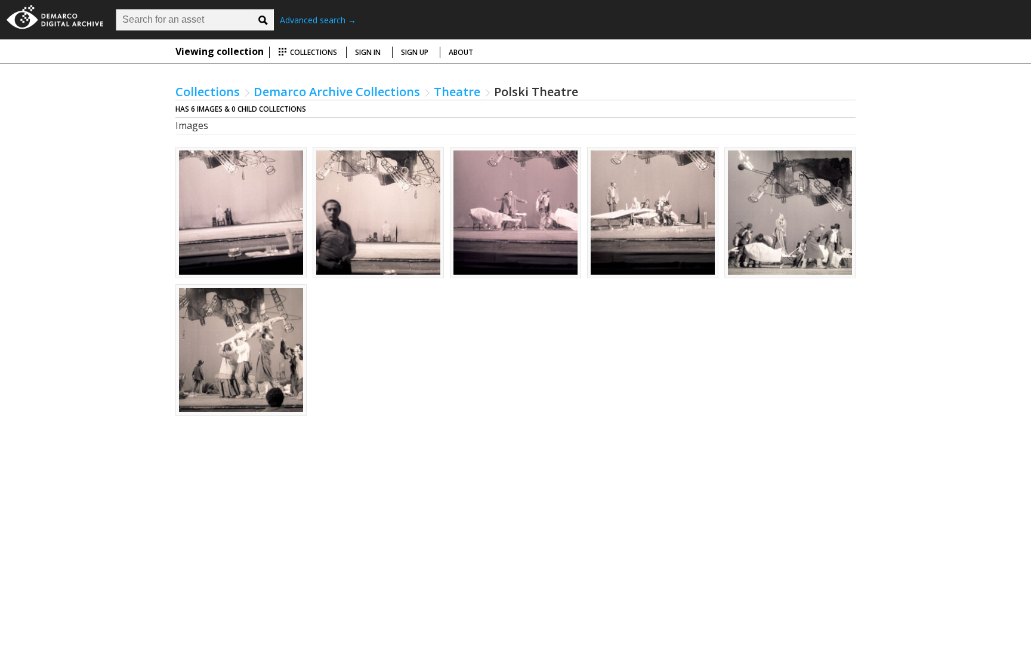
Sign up (414, 52)
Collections (312, 52)
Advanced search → (318, 20)
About (461, 52)
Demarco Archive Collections (337, 92)
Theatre (457, 92)
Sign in (368, 52)
